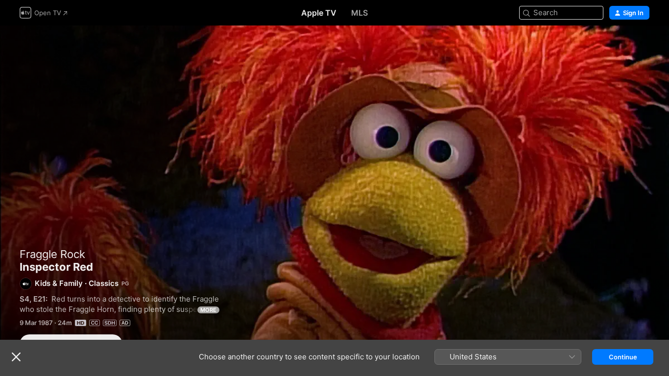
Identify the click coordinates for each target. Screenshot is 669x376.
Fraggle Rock (52, 254)
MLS (359, 13)
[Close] (16, 356)
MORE (208, 309)
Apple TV (318, 13)
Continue (623, 357)
